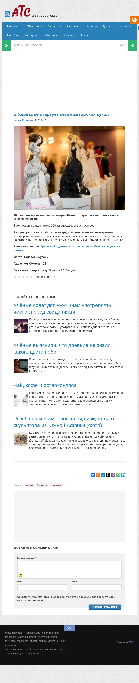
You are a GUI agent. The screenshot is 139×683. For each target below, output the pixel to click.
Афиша (68, 35)
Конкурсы (30, 35)
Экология (54, 26)
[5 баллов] (31, 277)
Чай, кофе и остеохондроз (45, 385)
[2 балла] (19, 277)
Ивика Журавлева (24, 120)
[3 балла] (23, 277)
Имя (19, 581)
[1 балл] (15, 277)
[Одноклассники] (98, 475)
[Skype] (123, 475)
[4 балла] (27, 277)
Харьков (57, 485)
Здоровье (72, 26)
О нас (85, 35)
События (13, 26)
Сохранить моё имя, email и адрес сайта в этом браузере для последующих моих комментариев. (66, 598)
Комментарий (26, 557)
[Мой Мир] (103, 475)
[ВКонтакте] (93, 475)
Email (75, 581)
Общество (34, 26)
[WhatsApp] (118, 475)
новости (42, 485)
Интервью (51, 35)
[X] (108, 475)
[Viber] (113, 475)
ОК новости (33, 45)
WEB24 (130, 642)
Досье (107, 26)
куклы (29, 485)
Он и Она (13, 35)
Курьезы (92, 26)
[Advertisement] (69, 79)
